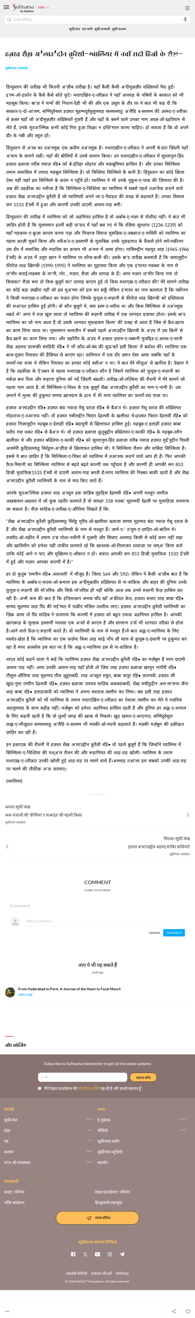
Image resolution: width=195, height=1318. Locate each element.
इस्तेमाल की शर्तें (101, 1273)
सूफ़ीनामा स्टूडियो (110, 1152)
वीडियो (103, 1130)
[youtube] (97, 1254)
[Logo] (23, 9)
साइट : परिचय (14, 1192)
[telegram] (122, 1254)
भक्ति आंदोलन (14, 1203)
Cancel (154, 933)
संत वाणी (87, 29)
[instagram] (110, 1254)
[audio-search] (185, 19)
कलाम (8, 1152)
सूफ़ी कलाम (119, 29)
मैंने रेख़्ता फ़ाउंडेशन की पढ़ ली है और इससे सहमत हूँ (92, 1088)
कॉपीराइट (122, 1273)
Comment (174, 933)
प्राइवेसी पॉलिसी (76, 1273)
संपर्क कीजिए (102, 1217)
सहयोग (103, 1162)
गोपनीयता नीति (89, 1088)
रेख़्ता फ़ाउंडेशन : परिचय (112, 1192)
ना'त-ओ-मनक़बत (17, 1162)
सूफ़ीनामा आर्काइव (16, 68)
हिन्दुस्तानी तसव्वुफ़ (108, 1203)
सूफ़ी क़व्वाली (102, 29)
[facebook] (73, 1254)
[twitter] (85, 1254)
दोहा (7, 1130)
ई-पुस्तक (104, 1120)
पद (6, 1141)
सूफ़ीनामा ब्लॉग (108, 1141)
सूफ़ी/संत (74, 29)
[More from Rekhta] (187, 8)
